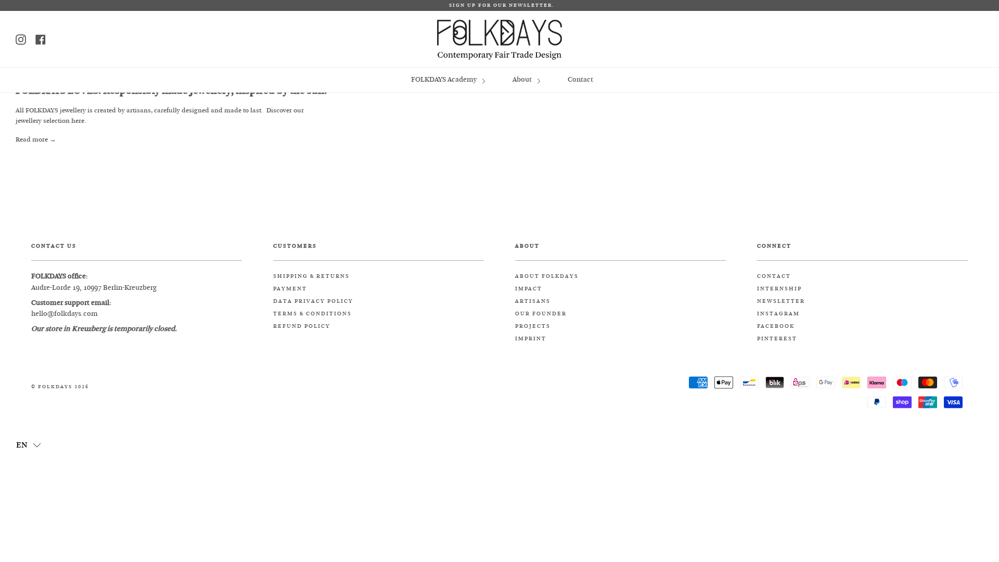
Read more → (36, 140)
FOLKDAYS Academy (444, 79)
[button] (29, 444)
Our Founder (541, 314)
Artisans (532, 301)
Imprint (530, 339)
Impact (528, 289)
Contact (580, 79)
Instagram (778, 314)
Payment (290, 289)
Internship (779, 289)
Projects (532, 326)
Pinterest (777, 339)
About (523, 79)
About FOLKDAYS (547, 276)
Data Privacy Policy (313, 301)
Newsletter (781, 301)
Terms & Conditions (312, 314)
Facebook (776, 326)
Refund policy (301, 326)
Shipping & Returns (311, 276)
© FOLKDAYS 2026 (60, 387)
